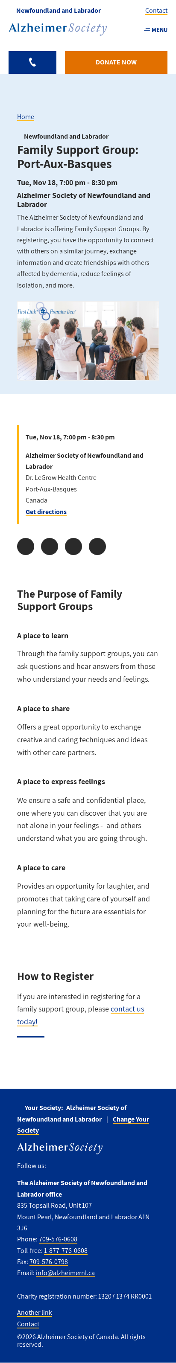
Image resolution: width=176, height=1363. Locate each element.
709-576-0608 (58, 1239)
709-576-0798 (48, 1261)
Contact (156, 10)
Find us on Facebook (56, 1166)
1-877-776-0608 (66, 1250)
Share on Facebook (25, 546)
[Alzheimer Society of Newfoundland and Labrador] (58, 29)
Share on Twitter (49, 546)
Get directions (46, 511)
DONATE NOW (116, 62)
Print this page (97, 546)
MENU (159, 30)
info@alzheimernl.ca (65, 1272)
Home (25, 116)
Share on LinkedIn (73, 546)
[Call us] (32, 62)
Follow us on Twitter (71, 1166)
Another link (34, 1312)
